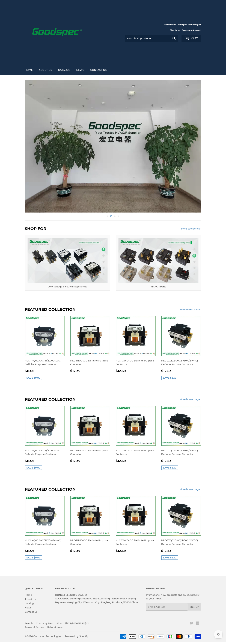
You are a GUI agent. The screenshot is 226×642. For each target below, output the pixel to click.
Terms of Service (34, 627)
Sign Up (194, 607)
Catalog (64, 70)
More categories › (191, 228)
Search (29, 623)
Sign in (173, 30)
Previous (32, 146)
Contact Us (98, 70)
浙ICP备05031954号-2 (77, 623)
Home (29, 70)
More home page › (190, 309)
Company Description (49, 623)
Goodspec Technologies (47, 636)
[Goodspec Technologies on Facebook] (198, 623)
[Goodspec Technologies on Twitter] (191, 623)
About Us (45, 70)
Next (194, 146)
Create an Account (191, 30)
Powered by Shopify (76, 636)
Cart (194, 38)
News (80, 70)
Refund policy (55, 627)
